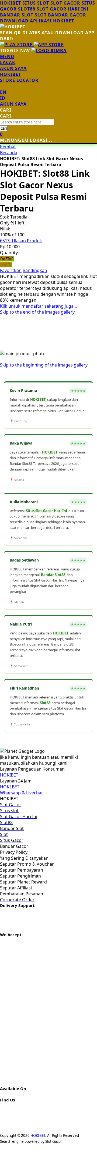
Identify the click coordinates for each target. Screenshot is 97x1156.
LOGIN (6, 264)
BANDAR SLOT (16, 15)
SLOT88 (26, 9)
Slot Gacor (53, 1141)
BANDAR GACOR (67, 15)
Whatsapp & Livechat (21, 793)
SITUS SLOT (35, 3)
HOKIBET (10, 3)
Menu (7, 56)
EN (3, 92)
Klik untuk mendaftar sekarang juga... (38, 306)
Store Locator (19, 80)
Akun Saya (13, 68)
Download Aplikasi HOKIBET (37, 21)
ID (2, 98)
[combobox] (27, 122)
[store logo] (49, 50)
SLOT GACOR (65, 3)
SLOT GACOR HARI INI (63, 9)
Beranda (8, 153)
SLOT (41, 15)
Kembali (8, 147)
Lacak (7, 62)
